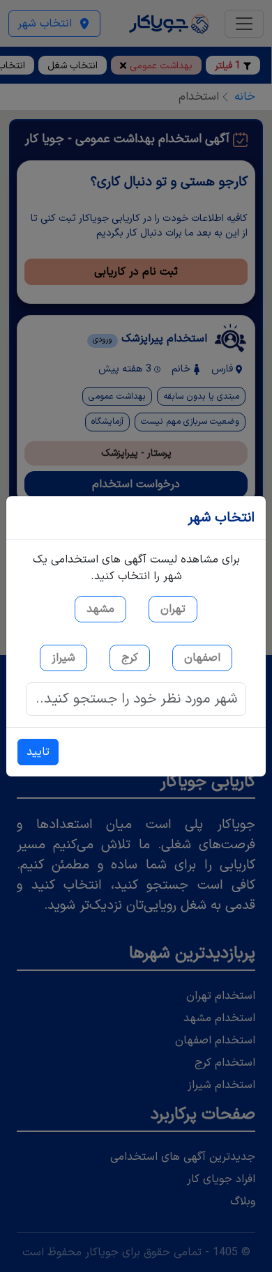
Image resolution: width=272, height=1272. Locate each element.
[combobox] (136, 699)
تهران (173, 609)
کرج (129, 658)
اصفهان (202, 658)
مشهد (100, 609)
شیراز (63, 658)
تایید (38, 752)
